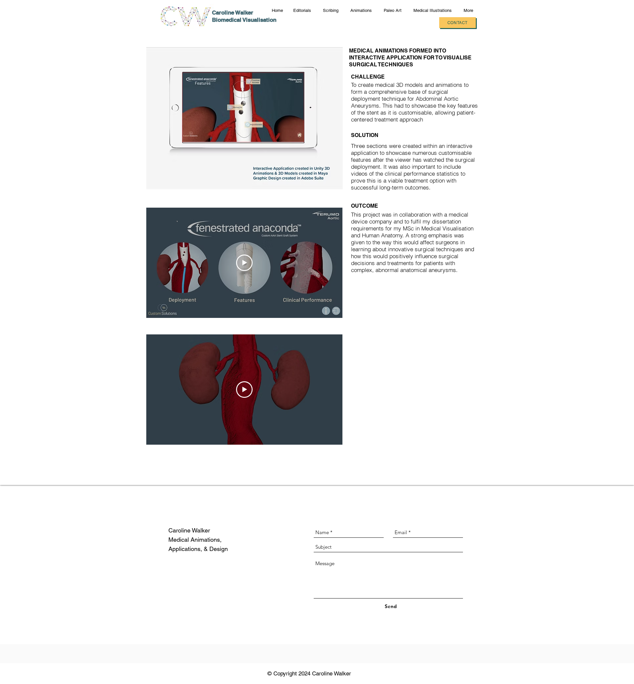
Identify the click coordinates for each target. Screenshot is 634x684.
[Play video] (244, 263)
